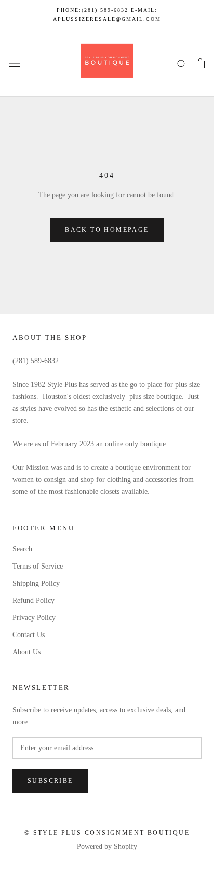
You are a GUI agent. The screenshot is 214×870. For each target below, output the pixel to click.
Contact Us (28, 635)
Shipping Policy (36, 583)
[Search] (181, 63)
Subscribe (50, 780)
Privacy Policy (34, 618)
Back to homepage (107, 229)
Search (22, 549)
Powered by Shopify (107, 846)
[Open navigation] (14, 63)
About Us (26, 652)
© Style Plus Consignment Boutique (107, 832)
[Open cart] (200, 63)
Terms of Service (37, 566)
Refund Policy (33, 600)
